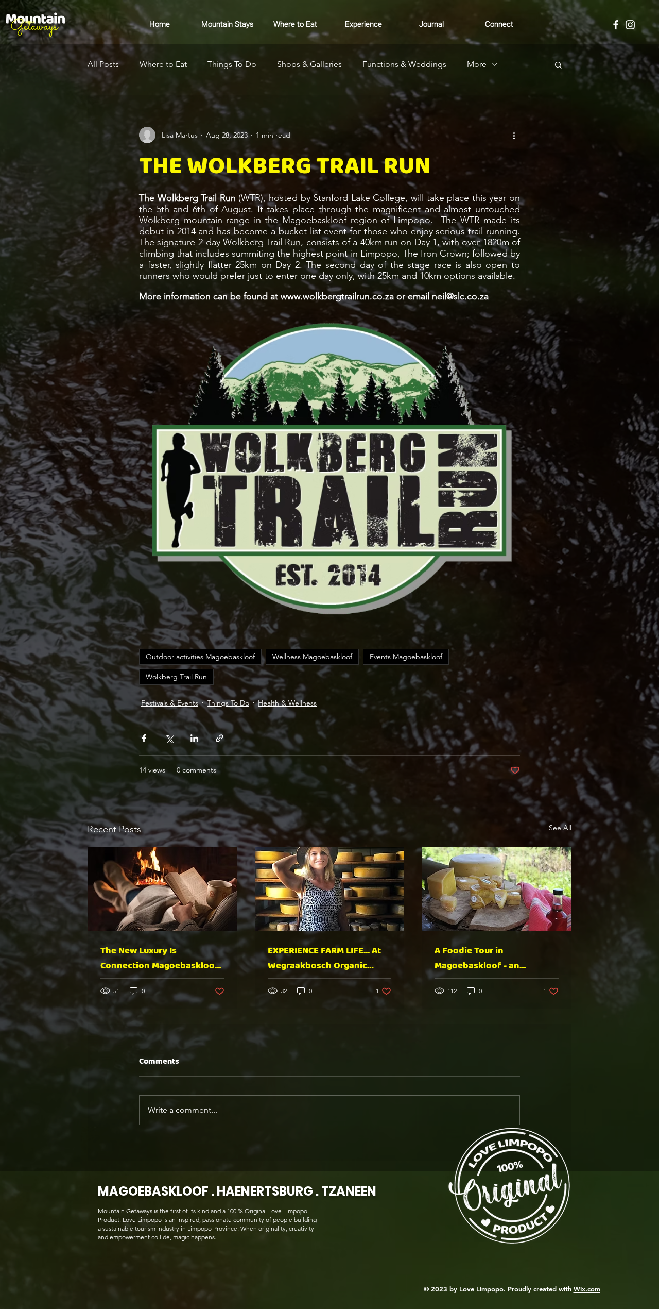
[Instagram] (630, 25)
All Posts (103, 64)
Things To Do (231, 64)
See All (560, 827)
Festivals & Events (169, 703)
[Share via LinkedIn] (194, 738)
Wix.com (587, 1289)
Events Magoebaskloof (406, 656)
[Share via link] (219, 738)
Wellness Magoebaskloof (312, 656)
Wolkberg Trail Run (176, 676)
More (477, 64)
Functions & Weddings (404, 64)
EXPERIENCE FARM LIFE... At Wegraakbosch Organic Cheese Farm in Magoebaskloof (324, 959)
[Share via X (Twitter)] (169, 738)
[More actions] (514, 135)
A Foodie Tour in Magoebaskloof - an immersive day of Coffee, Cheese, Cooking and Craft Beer (491, 959)
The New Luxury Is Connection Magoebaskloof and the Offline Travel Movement (159, 959)
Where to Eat (163, 64)
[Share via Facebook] (144, 738)
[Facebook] (616, 25)
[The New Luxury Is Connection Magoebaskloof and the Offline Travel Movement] (162, 889)
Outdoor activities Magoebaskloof (200, 656)
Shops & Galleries (309, 64)
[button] (558, 64)
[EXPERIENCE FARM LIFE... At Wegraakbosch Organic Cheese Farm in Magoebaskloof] (329, 889)
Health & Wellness (287, 703)
